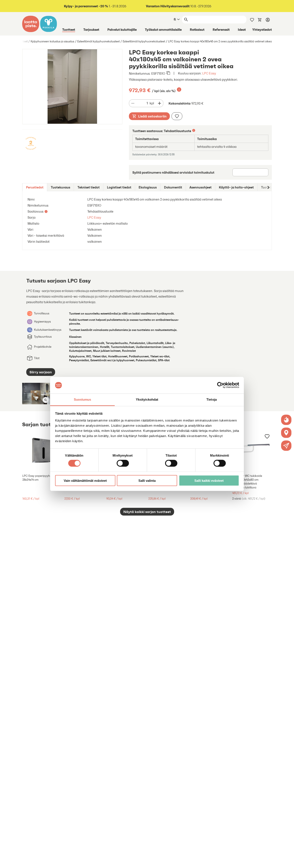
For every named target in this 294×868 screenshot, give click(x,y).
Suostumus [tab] (82, 399)
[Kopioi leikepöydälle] (168, 73)
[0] (260, 19)
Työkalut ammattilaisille (163, 29)
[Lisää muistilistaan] (177, 116)
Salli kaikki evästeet (209, 480)
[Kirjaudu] (267, 19)
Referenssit (221, 29)
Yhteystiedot (262, 29)
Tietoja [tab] (211, 399)
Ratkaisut (197, 29)
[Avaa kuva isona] (46, 400)
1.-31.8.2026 (95, 6)
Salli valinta (147, 480)
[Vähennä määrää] (133, 103)
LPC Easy (209, 73)
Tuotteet (68, 29)
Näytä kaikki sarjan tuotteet (147, 512)
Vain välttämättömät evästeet (85, 480)
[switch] (123, 463)
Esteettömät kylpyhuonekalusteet (98, 41)
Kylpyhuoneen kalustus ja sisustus (52, 41)
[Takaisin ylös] (287, 861)
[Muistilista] (252, 19)
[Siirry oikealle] (268, 187)
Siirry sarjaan (40, 372)
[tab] (34, 187)
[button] (286, 445)
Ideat (242, 29)
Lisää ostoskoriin (152, 116)
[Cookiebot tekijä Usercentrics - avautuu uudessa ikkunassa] (220, 385)
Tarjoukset (91, 29)
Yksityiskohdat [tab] (147, 399)
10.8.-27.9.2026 (178, 6)
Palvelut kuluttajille (122, 29)
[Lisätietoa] (179, 89)
